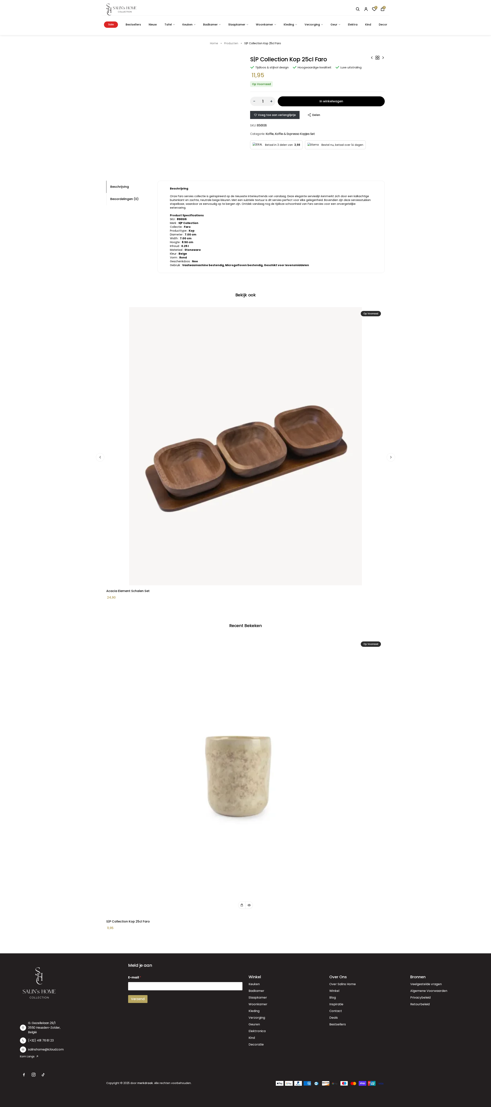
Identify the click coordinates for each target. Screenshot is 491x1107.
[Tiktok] (43, 1075)
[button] (242, 905)
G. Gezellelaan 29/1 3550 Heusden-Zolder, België (44, 1027)
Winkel (334, 991)
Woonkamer (264, 24)
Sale (111, 24)
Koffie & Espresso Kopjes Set (295, 134)
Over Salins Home (342, 984)
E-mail (134, 977)
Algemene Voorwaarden (428, 991)
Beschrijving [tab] (119, 186)
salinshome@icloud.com (46, 1049)
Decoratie (256, 1044)
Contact (335, 1011)
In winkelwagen (331, 101)
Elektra (353, 24)
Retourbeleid (420, 1004)
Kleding (289, 24)
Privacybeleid (420, 997)
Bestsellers (133, 24)
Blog (332, 997)
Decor (383, 24)
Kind (368, 24)
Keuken (187, 24)
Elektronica (257, 1031)
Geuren (254, 1024)
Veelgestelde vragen (426, 984)
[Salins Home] (121, 9)
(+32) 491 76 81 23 (41, 1040)
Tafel (168, 24)
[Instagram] (34, 1075)
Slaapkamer (236, 24)
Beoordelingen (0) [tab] (124, 199)
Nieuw (153, 24)
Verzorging (312, 24)
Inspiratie (336, 1004)
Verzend (138, 999)
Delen (316, 115)
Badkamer (210, 24)
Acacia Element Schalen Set (128, 591)
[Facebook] (24, 1075)
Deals (333, 1017)
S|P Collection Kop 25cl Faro (128, 921)
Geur (333, 24)
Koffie (270, 134)
